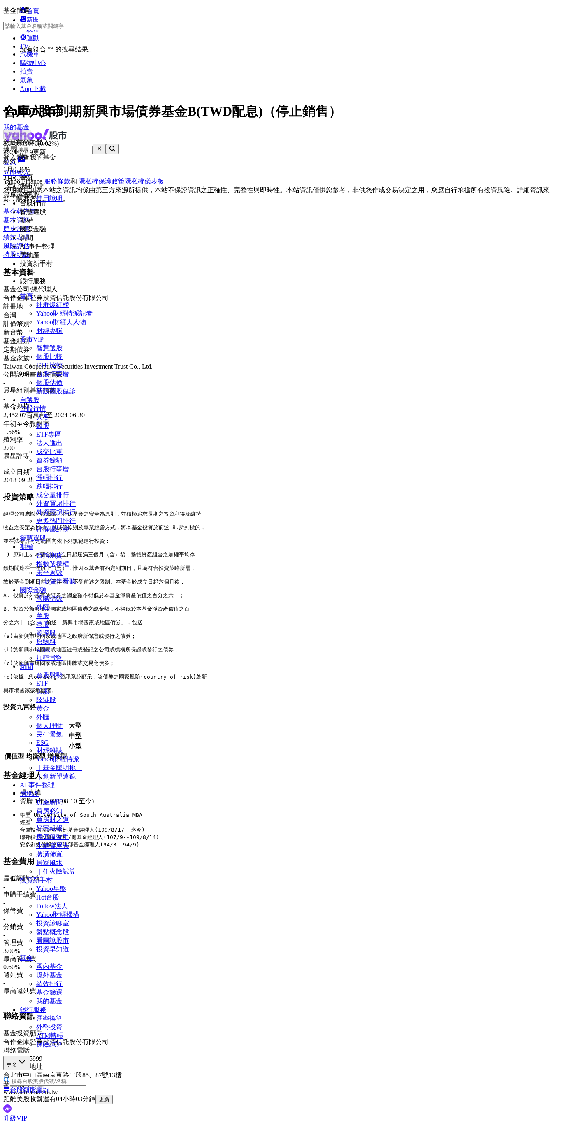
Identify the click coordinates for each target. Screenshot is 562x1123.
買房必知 (49, 810)
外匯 (42, 607)
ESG (42, 742)
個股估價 (49, 382)
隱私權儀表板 (144, 181)
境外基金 (49, 975)
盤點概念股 (52, 931)
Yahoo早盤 (51, 888)
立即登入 (16, 172)
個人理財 (49, 725)
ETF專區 (48, 434)
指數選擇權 (52, 563)
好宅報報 (49, 828)
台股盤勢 (49, 675)
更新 (104, 1099)
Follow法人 (52, 905)
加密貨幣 (49, 657)
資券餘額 (49, 460)
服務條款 (57, 181)
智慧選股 (49, 347)
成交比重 (49, 451)
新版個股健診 (56, 391)
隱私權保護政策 (102, 181)
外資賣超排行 (56, 512)
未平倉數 (49, 572)
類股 (42, 425)
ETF (42, 683)
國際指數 (49, 598)
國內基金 (49, 966)
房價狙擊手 (52, 836)
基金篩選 (49, 992)
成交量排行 (52, 494)
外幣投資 (49, 1026)
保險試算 (49, 1044)
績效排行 (49, 983)
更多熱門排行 (56, 520)
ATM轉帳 (49, 1035)
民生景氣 (49, 734)
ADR (43, 649)
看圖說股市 (52, 940)
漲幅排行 (49, 477)
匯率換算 (49, 1018)
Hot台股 (47, 897)
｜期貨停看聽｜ (59, 581)
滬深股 (46, 633)
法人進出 (49, 442)
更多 (12, 1065)
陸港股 (46, 699)
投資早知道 (52, 949)
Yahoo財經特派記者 (64, 313)
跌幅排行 (49, 486)
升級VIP (15, 1118)
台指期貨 (49, 555)
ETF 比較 (49, 365)
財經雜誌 (49, 750)
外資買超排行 (56, 503)
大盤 (42, 417)
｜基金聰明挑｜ (59, 767)
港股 (42, 624)
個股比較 (49, 356)
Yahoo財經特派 (57, 759)
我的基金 (49, 1000)
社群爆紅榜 (52, 304)
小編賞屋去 (52, 845)
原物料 (46, 641)
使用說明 (49, 198)
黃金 (42, 708)
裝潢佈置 (49, 854)
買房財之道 (52, 819)
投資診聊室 (52, 923)
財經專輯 (49, 330)
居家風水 (49, 862)
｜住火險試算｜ (59, 871)
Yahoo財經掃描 (57, 914)
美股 (42, 615)
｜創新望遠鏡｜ (59, 776)
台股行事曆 (52, 373)
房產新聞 (49, 802)
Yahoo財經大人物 (61, 322)
